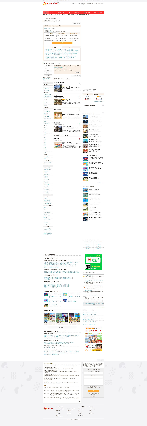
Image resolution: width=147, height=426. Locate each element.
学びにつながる (65, 342)
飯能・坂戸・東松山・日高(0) (74, 38)
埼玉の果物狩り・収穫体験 (48, 379)
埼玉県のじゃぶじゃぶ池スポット (63, 285)
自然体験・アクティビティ (64, 58)
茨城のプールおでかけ (57, 271)
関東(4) (49, 28)
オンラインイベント (60, 12)
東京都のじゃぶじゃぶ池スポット (63, 286)
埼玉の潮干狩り (66, 378)
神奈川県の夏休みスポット (49, 279)
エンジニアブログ (81, 415)
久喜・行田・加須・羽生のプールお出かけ (51, 265)
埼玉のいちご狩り (72, 378)
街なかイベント (46, 220)
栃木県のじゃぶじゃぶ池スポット (63, 284)
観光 (75, 56)
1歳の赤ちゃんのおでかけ (99, 241)
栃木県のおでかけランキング (73, 335)
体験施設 (73, 52)
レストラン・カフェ (55, 56)
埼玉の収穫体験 (65, 368)
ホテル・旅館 (65, 54)
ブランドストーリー (92, 408)
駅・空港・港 (47, 58)
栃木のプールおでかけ (66, 271)
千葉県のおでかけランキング (71, 336)
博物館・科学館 (60, 52)
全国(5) (45, 28)
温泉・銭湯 (60, 54)
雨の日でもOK (89, 3)
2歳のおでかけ (88, 244)
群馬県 (92, 303)
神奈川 (56, 14)
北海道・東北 (45, 14)
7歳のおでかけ (98, 248)
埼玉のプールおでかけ (48, 272)
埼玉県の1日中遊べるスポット (88, 319)
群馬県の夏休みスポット (67, 277)
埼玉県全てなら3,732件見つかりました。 (61, 68)
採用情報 (79, 413)
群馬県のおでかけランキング (49, 336)
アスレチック (59, 53)
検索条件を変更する (76, 75)
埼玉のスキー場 (52, 378)
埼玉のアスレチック (67, 371)
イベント (51, 12)
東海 (62, 14)
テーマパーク (55, 49)
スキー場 (70, 54)
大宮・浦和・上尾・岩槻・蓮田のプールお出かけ (69, 262)
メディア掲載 (69, 413)
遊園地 (51, 49)
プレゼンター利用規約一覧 (71, 408)
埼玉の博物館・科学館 (65, 375)
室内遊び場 (47, 49)
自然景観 (68, 50)
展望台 (77, 52)
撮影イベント (46, 214)
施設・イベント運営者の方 (60, 408)
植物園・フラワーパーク (49, 50)
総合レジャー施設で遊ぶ (48, 342)
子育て (95, 12)
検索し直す (77, 72)
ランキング (70, 12)
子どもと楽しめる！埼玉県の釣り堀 (89, 321)
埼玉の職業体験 (71, 368)
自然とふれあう (47, 343)
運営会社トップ (80, 408)
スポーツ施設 (64, 53)
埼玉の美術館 (72, 375)
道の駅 (72, 56)
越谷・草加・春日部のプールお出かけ (51, 263)
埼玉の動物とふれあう (59, 368)
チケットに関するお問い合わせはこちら (93, 393)
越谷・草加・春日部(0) (73, 35)
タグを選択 (48, 75)
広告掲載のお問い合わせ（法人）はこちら (93, 387)
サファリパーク (64, 49)
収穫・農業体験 (53, 343)
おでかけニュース (87, 12)
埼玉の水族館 (77, 375)
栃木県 (89, 303)
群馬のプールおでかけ (74, 271)
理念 (79, 410)
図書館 (49, 54)
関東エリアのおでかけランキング (50, 335)
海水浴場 (56, 54)
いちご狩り (47, 52)
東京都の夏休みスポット (67, 278)
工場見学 (69, 52)
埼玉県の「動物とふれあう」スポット (90, 314)
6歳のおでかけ (88, 248)
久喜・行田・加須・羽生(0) (49, 40)
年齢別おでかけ (77, 12)
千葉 (58, 14)
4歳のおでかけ (88, 246)
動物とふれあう (94, 3)
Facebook (57, 415)
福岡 (88, 14)
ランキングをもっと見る (99, 306)
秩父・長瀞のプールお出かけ (64, 263)
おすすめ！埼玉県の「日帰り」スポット (90, 312)
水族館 (71, 49)
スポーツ (45, 209)
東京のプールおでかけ (66, 272)
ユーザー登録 (46, 387)
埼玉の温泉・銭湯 (46, 378)
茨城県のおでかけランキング (62, 335)
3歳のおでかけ (98, 244)
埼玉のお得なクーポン (47, 371)
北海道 (49, 14)
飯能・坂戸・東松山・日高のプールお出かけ (68, 264)
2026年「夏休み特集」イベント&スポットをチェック (48, 229)
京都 (75, 14)
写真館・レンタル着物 (54, 58)
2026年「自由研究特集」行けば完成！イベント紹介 (48, 234)
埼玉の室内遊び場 (54, 375)
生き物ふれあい (46, 210)
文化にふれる (71, 342)
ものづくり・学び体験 (47, 219)
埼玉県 (95, 303)
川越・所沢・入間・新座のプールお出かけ (51, 262)
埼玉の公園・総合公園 (74, 371)
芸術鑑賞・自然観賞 (47, 215)
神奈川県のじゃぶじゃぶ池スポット (50, 287)
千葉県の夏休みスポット (58, 278)
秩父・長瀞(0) (47, 38)
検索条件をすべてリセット (76, 23)
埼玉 (59, 14)
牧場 (69, 49)
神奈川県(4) (50, 31)
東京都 (102, 303)
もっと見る (78, 401)
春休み (85, 3)
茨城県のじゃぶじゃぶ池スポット (50, 284)
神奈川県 (93, 304)
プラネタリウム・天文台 (49, 57)
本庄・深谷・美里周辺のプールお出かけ (51, 267)
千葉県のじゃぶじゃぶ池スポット (50, 286)
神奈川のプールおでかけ (74, 272)
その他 (71, 58)
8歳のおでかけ (88, 250)
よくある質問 (69, 410)
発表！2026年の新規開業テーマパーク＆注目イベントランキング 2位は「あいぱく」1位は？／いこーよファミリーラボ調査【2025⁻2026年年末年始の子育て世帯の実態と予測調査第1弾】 (64, 398)
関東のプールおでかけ (48, 271)
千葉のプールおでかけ (57, 272)
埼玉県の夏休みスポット (48, 278)
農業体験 (51, 52)
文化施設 (49, 53)
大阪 (74, 14)
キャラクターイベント (47, 224)
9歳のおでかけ (98, 250)
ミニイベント (46, 222)
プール (52, 54)
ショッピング (62, 56)
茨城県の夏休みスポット (48, 277)
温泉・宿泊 (67, 343)
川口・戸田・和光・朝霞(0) (61, 38)
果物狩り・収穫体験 (74, 50)
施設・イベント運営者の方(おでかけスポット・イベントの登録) (59, 387)
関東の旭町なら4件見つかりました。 (61, 67)
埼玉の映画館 (60, 375)
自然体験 (45, 207)
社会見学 (65, 52)
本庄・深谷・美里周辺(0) (73, 40)
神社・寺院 (54, 53)
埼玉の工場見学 (46, 368)
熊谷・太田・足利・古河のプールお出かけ (67, 265)
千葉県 (99, 303)
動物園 (59, 49)
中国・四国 (81, 14)
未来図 (90, 410)
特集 (101, 12)
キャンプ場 (56, 50)
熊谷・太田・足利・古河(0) (61, 40)
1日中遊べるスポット (101, 3)
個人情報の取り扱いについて (93, 386)
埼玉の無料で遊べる (54, 371)
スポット (45, 12)
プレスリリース (91, 413)
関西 (72, 14)
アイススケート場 (48, 56)
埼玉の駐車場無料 (61, 371)
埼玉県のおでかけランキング (60, 336)
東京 (53, 14)
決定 (62, 42)
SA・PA (72, 57)
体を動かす (59, 343)
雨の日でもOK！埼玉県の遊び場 (88, 316)
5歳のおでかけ (98, 246)
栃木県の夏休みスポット (58, 277)
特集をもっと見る (101, 182)
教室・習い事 (68, 56)
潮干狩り (55, 52)
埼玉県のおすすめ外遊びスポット (89, 324)
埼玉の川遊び (46, 372)
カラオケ (56, 57)
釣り (65, 50)
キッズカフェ (68, 57)
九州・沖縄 (86, 14)
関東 (51, 14)
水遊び (62, 343)
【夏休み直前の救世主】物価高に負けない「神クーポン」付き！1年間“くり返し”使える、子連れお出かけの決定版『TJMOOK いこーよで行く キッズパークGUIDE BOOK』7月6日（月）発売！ (64, 394)
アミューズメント (61, 57)
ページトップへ (100, 360)
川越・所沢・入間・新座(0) (49, 35)
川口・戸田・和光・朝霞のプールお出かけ (51, 264)
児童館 (46, 54)
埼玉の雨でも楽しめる (47, 375)
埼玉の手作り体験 (52, 368)
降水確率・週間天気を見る (99, 101)
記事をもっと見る (62, 327)
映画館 (75, 53)
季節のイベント (46, 217)
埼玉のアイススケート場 (59, 378)
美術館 (46, 53)
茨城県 (86, 303)
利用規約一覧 (58, 410)
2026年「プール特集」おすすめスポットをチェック (48, 231)
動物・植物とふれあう (58, 342)
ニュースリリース (58, 413)
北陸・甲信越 (68, 14)
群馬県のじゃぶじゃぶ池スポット (50, 285)
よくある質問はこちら (93, 394)
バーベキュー (61, 50)
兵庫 (77, 14)
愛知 (64, 14)
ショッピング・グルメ (47, 212)
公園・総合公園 (71, 53)
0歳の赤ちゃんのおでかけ (88, 241)
